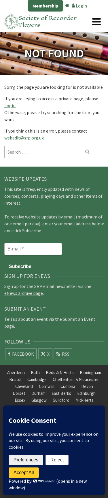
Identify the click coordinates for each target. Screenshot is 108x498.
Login (81, 6)
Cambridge (37, 379)
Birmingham (90, 372)
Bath (35, 372)
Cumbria (67, 386)
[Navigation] (96, 22)
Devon (87, 386)
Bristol (15, 379)
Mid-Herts (84, 400)
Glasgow (39, 400)
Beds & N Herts (60, 372)
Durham (38, 393)
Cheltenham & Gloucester (76, 379)
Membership (45, 6)
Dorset (19, 393)
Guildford (61, 400)
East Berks (61, 393)
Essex (20, 400)
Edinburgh (86, 393)
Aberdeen (16, 372)
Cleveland (24, 386)
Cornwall (46, 386)
